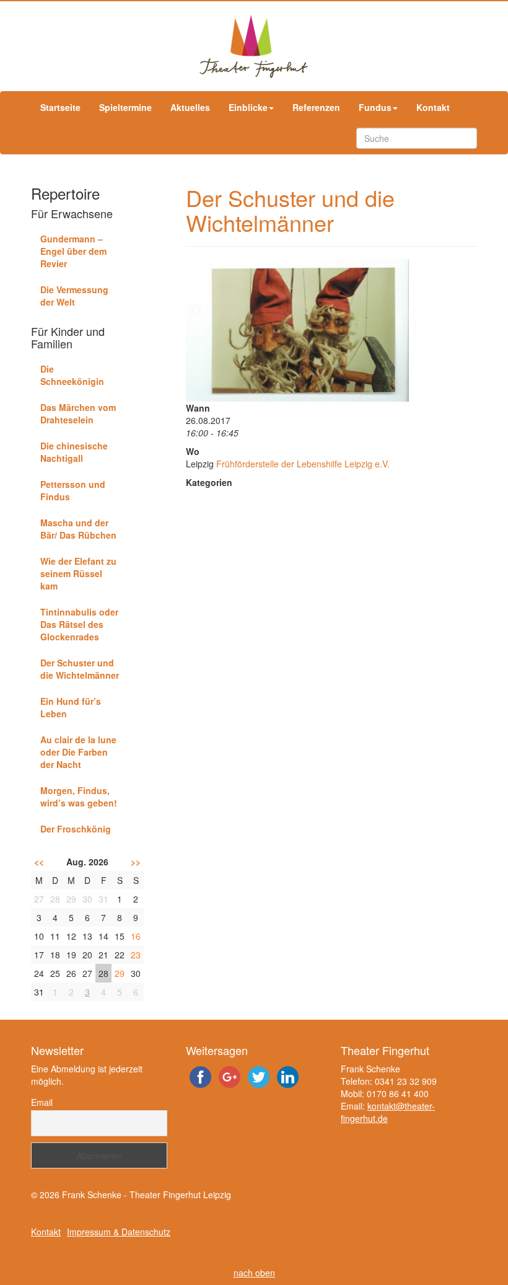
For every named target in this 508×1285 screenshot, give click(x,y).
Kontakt (433, 107)
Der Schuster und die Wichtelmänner (79, 668)
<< (39, 861)
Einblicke (248, 107)
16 (136, 936)
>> (136, 861)
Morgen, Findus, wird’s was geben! (78, 796)
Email (42, 1102)
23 (136, 954)
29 (120, 973)
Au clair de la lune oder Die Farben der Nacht (78, 752)
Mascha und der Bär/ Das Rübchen (78, 528)
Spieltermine (125, 107)
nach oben (254, 1272)
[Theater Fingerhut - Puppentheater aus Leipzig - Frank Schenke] (254, 46)
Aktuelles (190, 107)
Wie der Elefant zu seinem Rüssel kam (78, 573)
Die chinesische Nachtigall (74, 451)
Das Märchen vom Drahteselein (78, 413)
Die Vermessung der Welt (74, 295)
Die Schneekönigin (72, 375)
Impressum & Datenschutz (118, 1231)
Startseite (60, 107)
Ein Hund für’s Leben (70, 707)
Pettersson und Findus (72, 490)
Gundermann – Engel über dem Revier (73, 251)
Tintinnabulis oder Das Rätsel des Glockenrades (79, 624)
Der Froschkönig (75, 829)
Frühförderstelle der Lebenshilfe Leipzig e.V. (303, 463)
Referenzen (316, 107)
